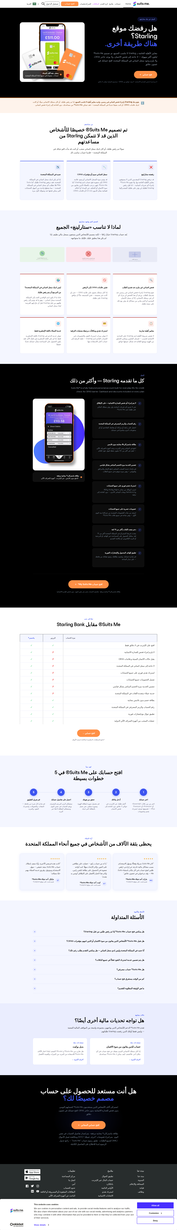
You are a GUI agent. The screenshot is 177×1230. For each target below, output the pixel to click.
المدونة (141, 1180)
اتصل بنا (71, 1180)
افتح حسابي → (88, 733)
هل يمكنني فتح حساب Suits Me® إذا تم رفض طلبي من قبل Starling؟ (89, 931)
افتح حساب (70, 3)
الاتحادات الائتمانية (105, 1195)
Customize (154, 1213)
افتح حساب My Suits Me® (90, 584)
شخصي (128, 4)
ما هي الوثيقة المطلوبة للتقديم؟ (89, 988)
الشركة (88, 4)
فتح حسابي (147, 74)
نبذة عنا (141, 1176)
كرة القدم (104, 4)
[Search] (43, 4)
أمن (73, 1184)
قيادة (142, 1188)
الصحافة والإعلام (137, 1184)
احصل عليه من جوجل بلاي (32, 1177)
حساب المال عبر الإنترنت (102, 1180)
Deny (155, 1221)
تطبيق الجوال (107, 1176)
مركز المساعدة (68, 1176)
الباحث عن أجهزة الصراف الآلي (62, 1195)
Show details (40, 1225)
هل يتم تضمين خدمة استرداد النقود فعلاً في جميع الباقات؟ (89, 960)
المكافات (95, 4)
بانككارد (110, 1184)
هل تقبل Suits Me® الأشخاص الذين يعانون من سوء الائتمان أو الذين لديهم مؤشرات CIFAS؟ (89, 941)
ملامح (111, 4)
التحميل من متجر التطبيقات (32, 1171)
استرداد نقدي (107, 1191)
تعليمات (83, 4)
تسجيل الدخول (52, 3)
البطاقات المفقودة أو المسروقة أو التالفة (57, 1191)
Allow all (155, 1205)
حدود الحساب (69, 1188)
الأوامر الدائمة (107, 1188)
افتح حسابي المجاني (90, 1125)
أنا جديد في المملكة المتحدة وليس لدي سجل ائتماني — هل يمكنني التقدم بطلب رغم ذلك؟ (89, 950)
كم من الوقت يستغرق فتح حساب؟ (89, 979)
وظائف (141, 1191)
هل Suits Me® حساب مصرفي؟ (89, 969)
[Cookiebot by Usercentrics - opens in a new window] (16, 1225)
